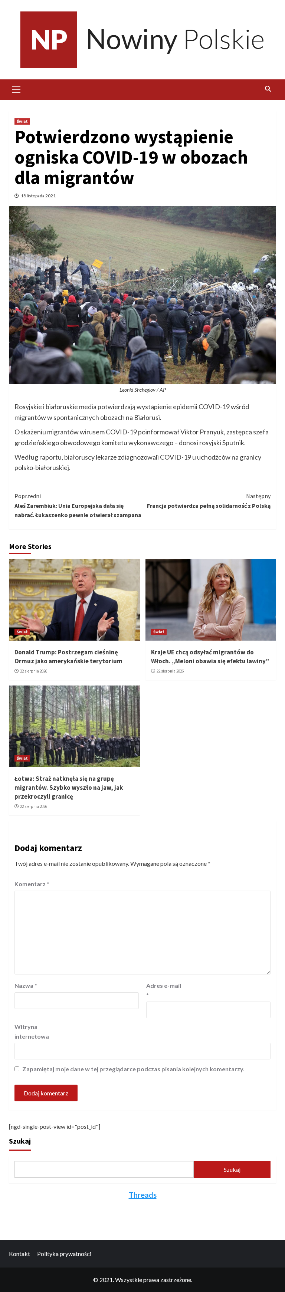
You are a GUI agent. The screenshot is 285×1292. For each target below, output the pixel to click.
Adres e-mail (163, 990)
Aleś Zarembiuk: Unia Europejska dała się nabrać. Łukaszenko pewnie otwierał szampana (77, 505)
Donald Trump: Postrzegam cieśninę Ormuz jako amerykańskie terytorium (68, 656)
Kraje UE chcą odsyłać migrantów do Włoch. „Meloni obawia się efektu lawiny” (210, 656)
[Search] (267, 89)
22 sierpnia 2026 (33, 671)
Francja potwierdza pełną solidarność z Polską (209, 500)
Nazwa (25, 985)
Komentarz (31, 883)
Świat (22, 121)
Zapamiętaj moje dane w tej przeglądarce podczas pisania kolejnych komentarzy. (133, 1068)
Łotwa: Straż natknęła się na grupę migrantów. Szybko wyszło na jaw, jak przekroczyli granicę (68, 787)
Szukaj (20, 1140)
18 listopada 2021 (38, 195)
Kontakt (19, 1253)
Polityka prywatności (64, 1253)
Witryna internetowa (31, 1031)
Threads (143, 1194)
